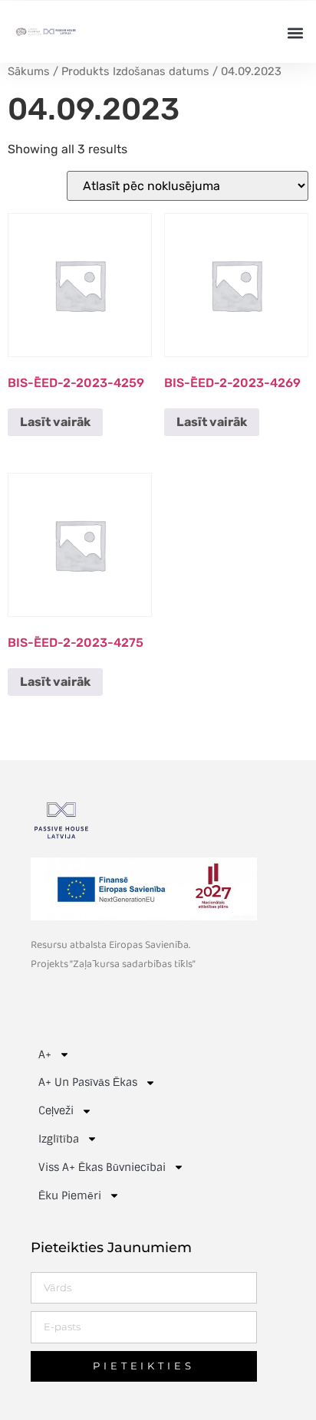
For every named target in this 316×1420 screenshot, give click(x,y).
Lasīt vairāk (55, 422)
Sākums (29, 71)
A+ (44, 1054)
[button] (295, 32)
